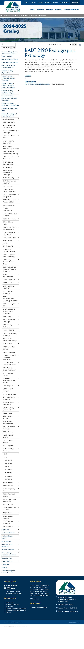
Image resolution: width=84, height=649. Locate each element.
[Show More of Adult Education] (18, 541)
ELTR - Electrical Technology (8, 292)
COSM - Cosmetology (9, 219)
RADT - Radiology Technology (29, 15)
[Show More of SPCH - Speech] (18, 512)
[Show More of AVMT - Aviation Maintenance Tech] (18, 162)
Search (13, 47)
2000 (39, 15)
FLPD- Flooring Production (7, 326)
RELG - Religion (8, 485)
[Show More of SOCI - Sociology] (18, 504)
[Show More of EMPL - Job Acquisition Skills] (18, 303)
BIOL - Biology (7, 167)
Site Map (4, 567)
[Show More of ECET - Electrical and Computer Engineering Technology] (18, 267)
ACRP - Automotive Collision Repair (9, 126)
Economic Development (71, 9)
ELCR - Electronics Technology (9, 287)
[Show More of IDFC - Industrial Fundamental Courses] (18, 362)
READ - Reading (8, 482)
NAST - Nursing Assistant (7, 417)
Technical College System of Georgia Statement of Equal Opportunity (9, 54)
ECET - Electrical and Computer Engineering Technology (9, 269)
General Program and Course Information (8, 66)
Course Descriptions (15, 15)
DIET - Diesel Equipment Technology (10, 250)
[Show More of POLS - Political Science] (18, 440)
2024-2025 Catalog (4, 15)
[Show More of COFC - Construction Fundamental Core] (18, 200)
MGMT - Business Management (8, 404)
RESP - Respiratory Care (9, 490)
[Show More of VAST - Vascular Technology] (18, 521)
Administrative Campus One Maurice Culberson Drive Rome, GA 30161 (67, 599)
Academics (49, 9)
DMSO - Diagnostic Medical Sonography (9, 256)
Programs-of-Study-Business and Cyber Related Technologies (8, 85)
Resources (58, 9)
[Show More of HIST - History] (18, 343)
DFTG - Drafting (8, 246)
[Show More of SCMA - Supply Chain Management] (18, 499)
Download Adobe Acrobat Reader (16, 610)
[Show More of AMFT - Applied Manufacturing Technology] (18, 146)
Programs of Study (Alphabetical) (7, 72)
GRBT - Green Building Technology (10, 334)
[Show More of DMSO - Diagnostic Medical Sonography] (18, 254)
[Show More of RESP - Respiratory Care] (18, 488)
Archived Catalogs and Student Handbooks (8, 572)
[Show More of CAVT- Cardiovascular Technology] (18, 181)
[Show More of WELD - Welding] (18, 526)
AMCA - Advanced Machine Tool (8, 142)
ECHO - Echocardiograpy (8, 275)
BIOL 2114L (45, 84)
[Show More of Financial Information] (18, 549)
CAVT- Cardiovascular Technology (9, 182)
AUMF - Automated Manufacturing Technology (11, 153)
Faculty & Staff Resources (39, 607)
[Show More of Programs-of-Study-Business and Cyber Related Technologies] (18, 83)
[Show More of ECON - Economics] (18, 279)
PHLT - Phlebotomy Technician (9, 428)
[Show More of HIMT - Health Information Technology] (18, 338)
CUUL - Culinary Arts (9, 238)
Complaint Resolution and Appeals (16, 608)
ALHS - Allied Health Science (9, 137)
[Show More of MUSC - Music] (18, 413)
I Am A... (27, 2)
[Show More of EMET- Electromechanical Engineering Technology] (18, 296)
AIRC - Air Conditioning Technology (10, 132)
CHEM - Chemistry (8, 186)
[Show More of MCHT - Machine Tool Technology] (18, 397)
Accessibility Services (12, 604)
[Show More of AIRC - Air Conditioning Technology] (18, 130)
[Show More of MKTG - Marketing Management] (18, 407)
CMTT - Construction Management (9, 196)
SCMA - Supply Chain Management (9, 500)
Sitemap (8, 612)
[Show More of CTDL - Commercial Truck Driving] (18, 232)
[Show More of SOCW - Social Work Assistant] (18, 507)
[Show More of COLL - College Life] (18, 205)
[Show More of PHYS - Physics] (18, 432)
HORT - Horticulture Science (9, 348)
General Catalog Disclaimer (10, 59)
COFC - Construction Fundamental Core (9, 201)
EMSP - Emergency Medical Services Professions (9, 311)
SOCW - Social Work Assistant (9, 509)
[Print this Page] (80, 45)
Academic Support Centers (7, 537)
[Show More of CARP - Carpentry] (18, 177)
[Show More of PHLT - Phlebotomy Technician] (18, 426)
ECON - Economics (9, 280)
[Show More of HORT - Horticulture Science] (18, 346)
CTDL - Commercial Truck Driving (9, 233)
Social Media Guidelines (13, 591)
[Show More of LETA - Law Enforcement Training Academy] (18, 378)
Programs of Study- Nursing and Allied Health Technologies (9, 98)
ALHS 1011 (29, 84)
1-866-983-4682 (65, 2)
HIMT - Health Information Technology (10, 339)
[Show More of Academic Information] (18, 532)
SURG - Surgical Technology (8, 517)
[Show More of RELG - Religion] (18, 485)
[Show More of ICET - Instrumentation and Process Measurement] (18, 355)
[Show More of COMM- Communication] (18, 208)
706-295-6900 (73, 608)
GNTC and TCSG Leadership (7, 545)
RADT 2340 (8, 470)
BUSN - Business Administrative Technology (8, 172)
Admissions (40, 9)
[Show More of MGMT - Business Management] (18, 402)
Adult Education (6, 541)
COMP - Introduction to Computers (10, 214)
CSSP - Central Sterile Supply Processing (10, 228)
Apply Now (55, 2)
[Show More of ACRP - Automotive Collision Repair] (18, 125)
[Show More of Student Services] (18, 561)
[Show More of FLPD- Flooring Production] (18, 324)
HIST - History (7, 344)
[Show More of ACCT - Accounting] (18, 122)
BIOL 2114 (37, 84)
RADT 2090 (8, 460)
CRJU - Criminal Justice (8, 223)
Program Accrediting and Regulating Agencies (9, 115)
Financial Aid (48, 2)
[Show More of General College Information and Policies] (18, 552)
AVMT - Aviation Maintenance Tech (8, 163)
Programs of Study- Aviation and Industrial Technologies (8, 78)
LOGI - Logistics (8, 386)
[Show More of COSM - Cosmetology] (18, 218)
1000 (5, 454)
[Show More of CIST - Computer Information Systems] (18, 189)
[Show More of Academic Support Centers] (18, 536)
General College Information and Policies (9, 554)
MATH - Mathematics (9, 394)
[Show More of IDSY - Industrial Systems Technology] (18, 367)
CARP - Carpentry (8, 178)
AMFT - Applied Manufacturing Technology (11, 147)
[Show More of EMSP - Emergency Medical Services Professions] (18, 309)
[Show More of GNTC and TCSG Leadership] (18, 544)
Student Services (7, 561)
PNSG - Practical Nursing (8, 436)
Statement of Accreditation (10, 62)
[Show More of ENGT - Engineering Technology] (18, 319)
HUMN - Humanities (9, 352)
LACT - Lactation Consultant (8, 374)
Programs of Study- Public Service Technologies (10, 104)
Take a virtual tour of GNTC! (14, 593)
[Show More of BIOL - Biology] (18, 167)
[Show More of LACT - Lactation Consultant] (18, 373)
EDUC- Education (8, 283)
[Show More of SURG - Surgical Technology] (18, 516)
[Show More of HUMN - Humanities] (18, 352)
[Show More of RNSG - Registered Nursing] (18, 494)
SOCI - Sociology (8, 504)
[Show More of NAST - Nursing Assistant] (18, 416)
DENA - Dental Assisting (7, 242)
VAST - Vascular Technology (8, 522)
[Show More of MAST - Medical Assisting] (18, 388)
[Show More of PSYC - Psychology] (18, 445)
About (32, 9)
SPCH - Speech (7, 513)
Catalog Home (6, 564)
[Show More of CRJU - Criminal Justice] (18, 222)
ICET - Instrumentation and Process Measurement (10, 357)
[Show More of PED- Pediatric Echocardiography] (18, 421)
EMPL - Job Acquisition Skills (10, 305)
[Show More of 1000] (18, 454)
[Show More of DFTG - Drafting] (18, 246)
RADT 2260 (8, 466)
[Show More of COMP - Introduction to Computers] (18, 213)
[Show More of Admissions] (18, 529)
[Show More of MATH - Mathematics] (18, 394)
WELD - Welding (8, 526)
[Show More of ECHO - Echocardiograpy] (18, 274)
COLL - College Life (9, 205)
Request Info (75, 2)
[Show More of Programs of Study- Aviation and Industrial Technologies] (18, 76)
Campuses (35, 599)
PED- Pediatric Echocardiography (8, 422)
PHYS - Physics (8, 432)
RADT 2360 (8, 473)
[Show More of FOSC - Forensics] (18, 330)
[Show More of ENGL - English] (18, 316)
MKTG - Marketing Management (8, 409)
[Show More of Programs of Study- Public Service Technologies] (18, 103)
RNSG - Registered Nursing (9, 495)
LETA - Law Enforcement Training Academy (9, 380)
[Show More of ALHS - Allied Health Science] (18, 135)
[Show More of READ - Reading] (18, 482)
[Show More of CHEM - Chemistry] (18, 186)
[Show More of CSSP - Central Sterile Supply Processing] (18, 227)
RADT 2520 (8, 476)
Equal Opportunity (72, 622)
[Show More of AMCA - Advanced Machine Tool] (18, 141)
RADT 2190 (8, 463)
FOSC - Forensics (8, 330)
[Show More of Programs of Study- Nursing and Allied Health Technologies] (18, 96)
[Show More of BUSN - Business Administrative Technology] (18, 170)
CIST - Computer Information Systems (9, 190)
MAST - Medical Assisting (8, 390)
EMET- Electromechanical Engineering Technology (10, 299)
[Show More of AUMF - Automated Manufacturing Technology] (18, 151)
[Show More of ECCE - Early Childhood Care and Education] (18, 259)
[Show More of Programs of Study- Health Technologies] (18, 90)
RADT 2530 (8, 479)
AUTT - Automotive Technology (8, 158)
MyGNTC (34, 2)
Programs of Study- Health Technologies (8, 92)
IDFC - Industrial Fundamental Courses (9, 364)
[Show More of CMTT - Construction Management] (18, 194)
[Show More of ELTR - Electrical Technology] (18, 291)
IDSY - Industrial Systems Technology (9, 369)
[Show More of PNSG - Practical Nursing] (18, 435)
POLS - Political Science (8, 441)
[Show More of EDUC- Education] (18, 282)
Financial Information (8, 550)
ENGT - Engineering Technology (9, 321)
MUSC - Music (7, 413)
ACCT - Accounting (9, 122)
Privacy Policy (10, 602)
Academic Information (8, 533)
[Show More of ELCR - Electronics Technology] (18, 286)
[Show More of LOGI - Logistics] (18, 385)
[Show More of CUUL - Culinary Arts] (18, 237)
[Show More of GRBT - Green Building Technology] (18, 333)
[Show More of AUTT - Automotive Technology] (18, 156)
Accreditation (10, 606)
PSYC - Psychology (9, 445)
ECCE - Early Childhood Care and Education (9, 262)
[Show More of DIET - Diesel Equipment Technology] (18, 249)
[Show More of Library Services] (18, 558)
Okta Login (40, 2)
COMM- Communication (7, 209)
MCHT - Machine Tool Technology (9, 398)
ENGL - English (7, 316)
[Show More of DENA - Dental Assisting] (18, 240)
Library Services (7, 558)
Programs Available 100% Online (9, 110)
